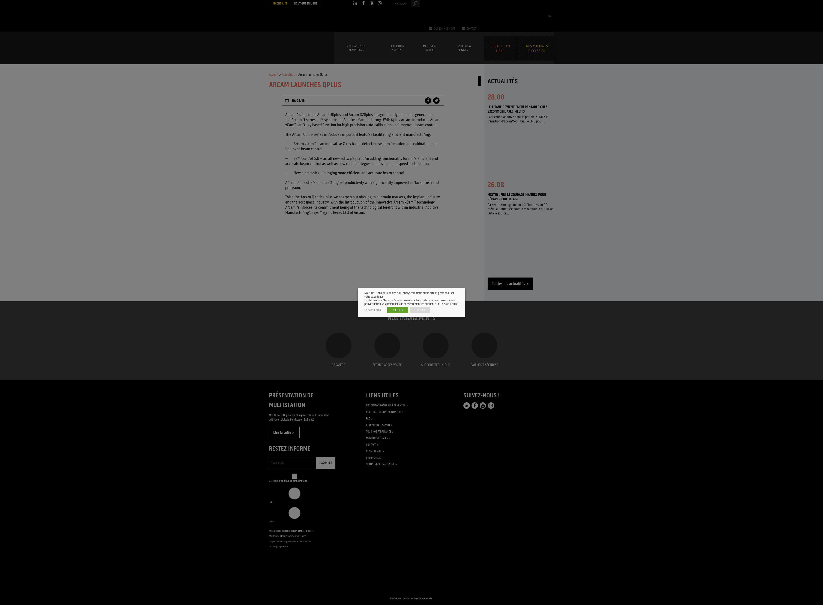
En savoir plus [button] (372, 310)
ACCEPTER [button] (398, 309)
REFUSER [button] (420, 309)
